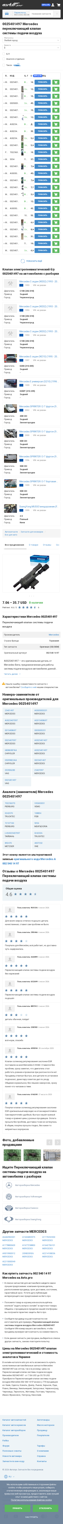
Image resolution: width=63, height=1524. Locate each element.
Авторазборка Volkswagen (28, 1196)
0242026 (39, 835)
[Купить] (55, 82)
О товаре (33, 545)
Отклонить (45, 1508)
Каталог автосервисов (14, 1425)
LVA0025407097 (12, 835)
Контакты (42, 1461)
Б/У (8, 54)
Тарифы (41, 1446)
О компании (43, 1451)
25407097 (39, 772)
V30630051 (39, 805)
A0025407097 (16, 138)
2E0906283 (10, 772)
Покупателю (43, 1435)
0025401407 (40, 762)
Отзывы (47, 545)
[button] (46, 5)
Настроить (31, 1517)
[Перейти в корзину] (59, 5)
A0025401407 (40, 742)
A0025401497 (16, 124)
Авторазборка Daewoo (26, 1208)
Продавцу (42, 1430)
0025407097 (15, 110)
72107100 (9, 825)
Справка (41, 1456)
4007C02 (38, 844)
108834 (37, 815)
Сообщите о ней (28, 687)
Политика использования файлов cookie (31, 1500)
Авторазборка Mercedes (27, 1185)
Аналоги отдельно (15, 59)
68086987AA (11, 752)
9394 (12, 159)
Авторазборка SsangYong (28, 1219)
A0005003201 (16, 173)
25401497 (10, 712)
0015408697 (10, 732)
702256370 (15, 152)
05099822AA (11, 762)
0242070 (10, 815)
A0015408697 (40, 722)
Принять (17, 1508)
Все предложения (14, 545)
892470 (9, 844)
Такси (9, 65)
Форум (5, 1446)
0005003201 (15, 103)
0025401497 (10, 782)
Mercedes (54, 634)
